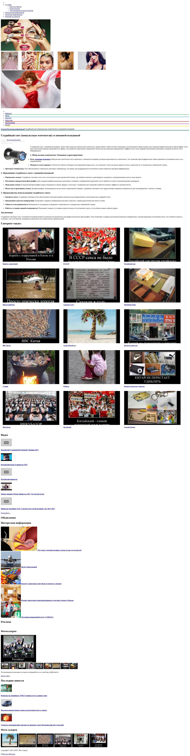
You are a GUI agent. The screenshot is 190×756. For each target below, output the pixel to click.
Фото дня (8, 120)
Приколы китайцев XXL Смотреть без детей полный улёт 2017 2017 (28, 509)
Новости (8, 113)
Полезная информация (13, 15)
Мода (7, 116)
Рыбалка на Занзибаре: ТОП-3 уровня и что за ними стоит (24, 696)
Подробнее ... (6, 513)
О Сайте (8, 5)
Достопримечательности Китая (21, 11)
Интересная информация (14, 13)
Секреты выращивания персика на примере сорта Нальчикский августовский (32, 725)
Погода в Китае (15, 7)
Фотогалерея (10, 123)
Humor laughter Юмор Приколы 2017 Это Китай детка (22, 494)
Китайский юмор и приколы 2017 (14, 465)
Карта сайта (5, 676)
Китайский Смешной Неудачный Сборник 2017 (20, 450)
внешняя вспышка (42, 159)
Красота (8, 118)
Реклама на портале (12, 17)
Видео (7, 125)
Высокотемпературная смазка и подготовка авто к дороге (24, 710)
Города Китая (15, 9)
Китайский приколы (9, 479)
